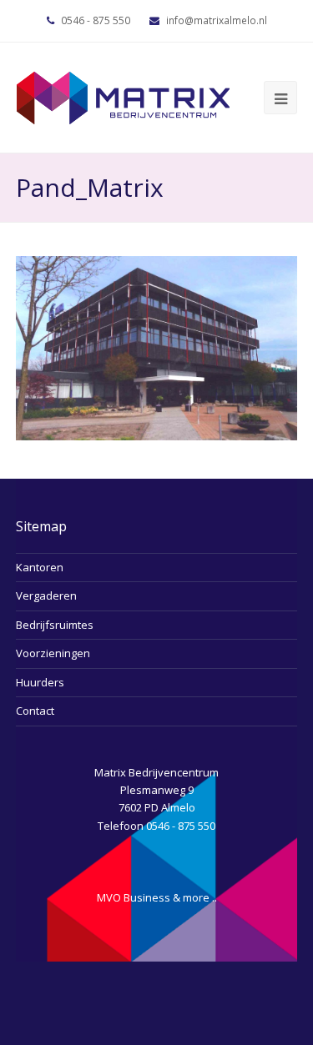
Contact (35, 710)
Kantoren (39, 567)
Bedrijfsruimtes (54, 624)
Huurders (40, 682)
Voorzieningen (53, 653)
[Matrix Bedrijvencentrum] (123, 95)
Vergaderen (46, 595)
